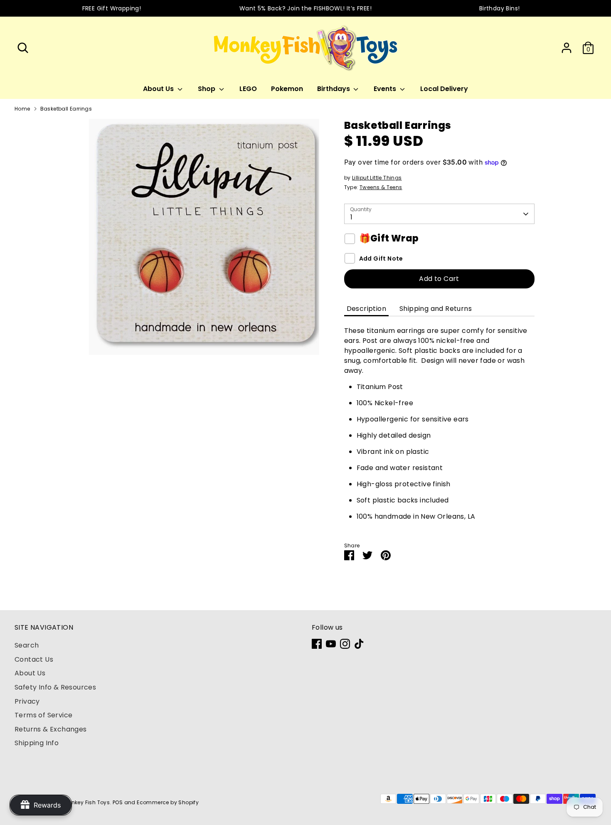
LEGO (248, 89)
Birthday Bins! (499, 8)
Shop (207, 89)
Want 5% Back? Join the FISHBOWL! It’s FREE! (305, 8)
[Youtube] (331, 644)
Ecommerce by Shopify (168, 802)
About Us (159, 89)
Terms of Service (43, 715)
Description (366, 308)
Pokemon (287, 89)
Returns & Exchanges (51, 729)
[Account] (566, 47)
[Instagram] (345, 644)
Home (22, 108)
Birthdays (334, 89)
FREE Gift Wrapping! (111, 8)
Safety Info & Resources (55, 687)
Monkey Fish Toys (87, 802)
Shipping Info (37, 743)
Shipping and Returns (435, 308)
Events (386, 89)
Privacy (27, 701)
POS (118, 802)
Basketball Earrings (66, 108)
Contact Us (34, 659)
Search (27, 645)
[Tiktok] (359, 644)
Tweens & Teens (381, 187)
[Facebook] (317, 644)
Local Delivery (444, 89)
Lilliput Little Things (377, 177)
